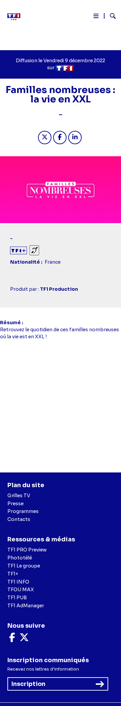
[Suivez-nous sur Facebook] (12, 639)
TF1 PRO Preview (27, 550)
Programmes (23, 511)
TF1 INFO (18, 582)
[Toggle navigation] (96, 17)
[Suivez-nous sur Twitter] (24, 639)
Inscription (28, 684)
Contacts (18, 519)
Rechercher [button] (110, 16)
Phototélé (19, 558)
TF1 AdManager (25, 606)
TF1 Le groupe (23, 566)
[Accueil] (16, 17)
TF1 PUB (17, 598)
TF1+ (12, 574)
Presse (15, 504)
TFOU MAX (20, 590)
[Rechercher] (110, 17)
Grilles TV (18, 496)
